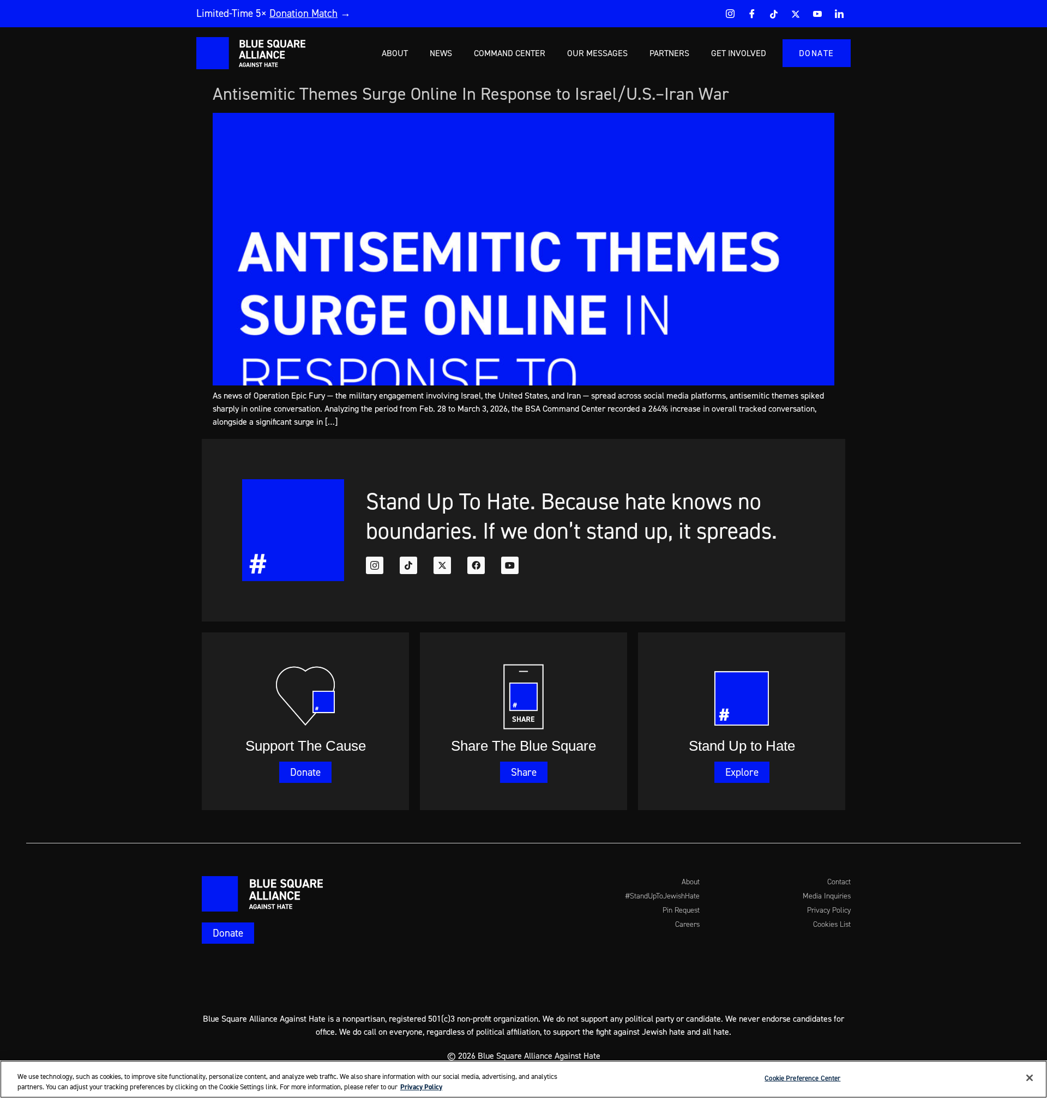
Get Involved (738, 52)
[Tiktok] (408, 565)
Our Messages (597, 52)
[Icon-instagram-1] (374, 565)
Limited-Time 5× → (273, 13)
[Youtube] (817, 13)
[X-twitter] (442, 565)
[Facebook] (752, 13)
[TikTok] (774, 13)
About (395, 52)
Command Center (509, 52)
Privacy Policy (421, 1086)
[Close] (1030, 1078)
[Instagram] (730, 13)
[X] (795, 13)
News (441, 52)
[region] (523, 1079)
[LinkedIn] (839, 13)
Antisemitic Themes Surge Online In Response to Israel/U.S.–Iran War (473, 93)
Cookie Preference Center (802, 1078)
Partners (669, 52)
